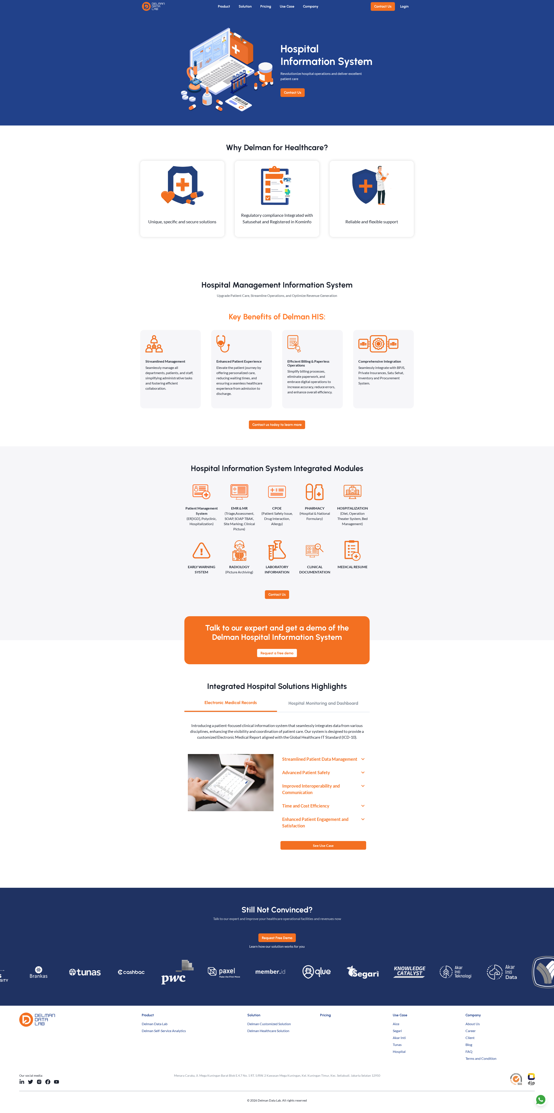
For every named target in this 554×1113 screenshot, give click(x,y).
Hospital (399, 1051)
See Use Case (323, 845)
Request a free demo (277, 653)
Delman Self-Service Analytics (164, 1031)
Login (404, 6)
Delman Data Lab (154, 1024)
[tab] (230, 703)
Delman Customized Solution (269, 1024)
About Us (472, 1024)
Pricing (265, 6)
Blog (468, 1044)
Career (470, 1031)
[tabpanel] (277, 786)
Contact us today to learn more (277, 425)
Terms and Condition (480, 1058)
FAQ (468, 1051)
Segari (397, 1031)
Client (470, 1038)
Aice (396, 1024)
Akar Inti (399, 1038)
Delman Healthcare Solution (268, 1031)
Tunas (397, 1044)
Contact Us (382, 6)
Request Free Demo (277, 938)
